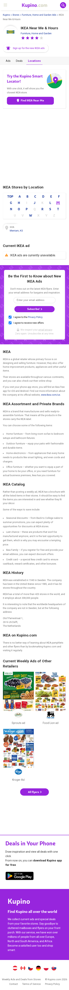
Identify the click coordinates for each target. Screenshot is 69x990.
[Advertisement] (34, 146)
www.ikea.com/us (50, 395)
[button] (23, 38)
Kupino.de (38, 968)
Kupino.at (15, 968)
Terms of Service (31, 984)
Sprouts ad (18, 699)
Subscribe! (33, 309)
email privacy (45, 329)
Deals (19, 60)
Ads (8, 60)
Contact (13, 984)
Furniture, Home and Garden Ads (39, 15)
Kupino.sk (54, 968)
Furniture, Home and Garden (36, 33)
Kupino (6, 15)
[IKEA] (10, 33)
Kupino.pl (46, 968)
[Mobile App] (19, 876)
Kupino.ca (23, 968)
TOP (10, 196)
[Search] (63, 5)
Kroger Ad (18, 756)
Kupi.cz (31, 968)
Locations (34, 60)
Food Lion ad (50, 699)
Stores (15, 15)
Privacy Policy (35, 317)
